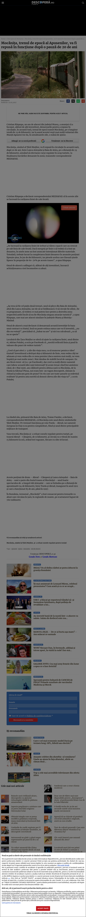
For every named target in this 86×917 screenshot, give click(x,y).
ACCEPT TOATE (43, 908)
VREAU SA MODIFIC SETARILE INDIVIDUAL (42, 913)
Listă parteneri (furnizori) (11, 903)
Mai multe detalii (63, 865)
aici (9, 878)
